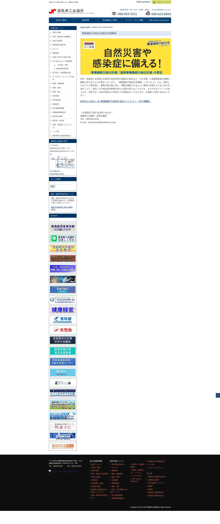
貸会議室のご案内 (110, 20)
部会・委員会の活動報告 (61, 36)
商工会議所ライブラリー (156, 483)
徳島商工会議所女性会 (155, 495)
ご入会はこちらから (162, 2)
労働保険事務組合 (59, 112)
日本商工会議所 (153, 480)
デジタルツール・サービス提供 (63, 78)
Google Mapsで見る (57, 174)
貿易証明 (55, 104)
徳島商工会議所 (76, 11)
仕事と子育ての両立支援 (61, 57)
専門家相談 (56, 100)
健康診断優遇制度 (62, 69)
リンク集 (55, 131)
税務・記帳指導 (58, 83)
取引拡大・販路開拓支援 (61, 73)
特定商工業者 (57, 116)
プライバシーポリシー (155, 468)
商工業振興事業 (58, 108)
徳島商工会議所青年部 (155, 492)
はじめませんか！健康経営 (62, 61)
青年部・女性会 (58, 121)
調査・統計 (56, 92)
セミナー (55, 49)
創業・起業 (56, 88)
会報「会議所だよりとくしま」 (62, 126)
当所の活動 (56, 32)
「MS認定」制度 (62, 65)
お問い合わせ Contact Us (159, 20)
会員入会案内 (57, 41)
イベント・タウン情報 (134, 20)
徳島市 (150, 489)
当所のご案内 (61, 20)
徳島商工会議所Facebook (157, 477)
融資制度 (55, 53)
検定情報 (85, 20)
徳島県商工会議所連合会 (61, 136)
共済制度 (55, 96)
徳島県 (150, 486)
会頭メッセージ (96, 464)
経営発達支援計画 (59, 45)
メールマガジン (137, 476)
